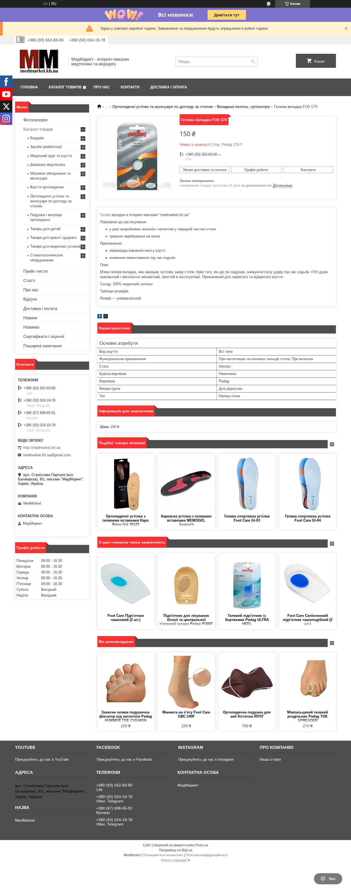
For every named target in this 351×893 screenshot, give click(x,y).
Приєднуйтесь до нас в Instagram (206, 759)
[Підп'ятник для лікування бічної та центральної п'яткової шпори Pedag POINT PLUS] (186, 583)
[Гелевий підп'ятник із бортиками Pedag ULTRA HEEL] (247, 583)
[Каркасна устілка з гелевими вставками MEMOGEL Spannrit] (186, 484)
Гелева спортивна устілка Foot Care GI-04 (307, 518)
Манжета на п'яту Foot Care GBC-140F (186, 714)
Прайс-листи (35, 271)
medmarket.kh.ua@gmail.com (47, 455)
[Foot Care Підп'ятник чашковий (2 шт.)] (126, 583)
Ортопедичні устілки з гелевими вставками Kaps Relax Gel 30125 (126, 520)
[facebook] (99, 317)
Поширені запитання (42, 345)
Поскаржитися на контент (163, 855)
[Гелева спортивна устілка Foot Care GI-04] (308, 484)
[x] (105, 317)
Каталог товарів (65, 87)
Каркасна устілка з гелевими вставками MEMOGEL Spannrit (186, 520)
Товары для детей (45, 229)
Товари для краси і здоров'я (53, 238)
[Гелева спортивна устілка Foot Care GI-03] (247, 484)
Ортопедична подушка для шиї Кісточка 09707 (247, 714)
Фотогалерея (35, 119)
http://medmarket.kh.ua (41, 448)
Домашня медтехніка (47, 165)
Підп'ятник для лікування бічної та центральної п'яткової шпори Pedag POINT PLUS (186, 620)
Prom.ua (202, 845)
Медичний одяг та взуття (51, 156)
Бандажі (37, 138)
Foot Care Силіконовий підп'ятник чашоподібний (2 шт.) (307, 620)
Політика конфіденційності (207, 855)
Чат (332, 879)
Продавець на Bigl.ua (175, 850)
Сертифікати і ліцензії (43, 336)
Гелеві (105, 215)
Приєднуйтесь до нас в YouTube (42, 759)
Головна (29, 87)
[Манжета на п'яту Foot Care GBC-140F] (186, 682)
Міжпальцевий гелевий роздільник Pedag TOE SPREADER (307, 716)
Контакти (130, 87)
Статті (29, 280)
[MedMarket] (39, 61)
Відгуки (30, 299)
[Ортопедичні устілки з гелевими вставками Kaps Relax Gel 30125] (126, 484)
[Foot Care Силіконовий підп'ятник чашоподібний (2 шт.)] (308, 583)
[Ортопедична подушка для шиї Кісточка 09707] (247, 682)
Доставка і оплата (168, 87)
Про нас (102, 87)
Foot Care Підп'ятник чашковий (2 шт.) (125, 618)
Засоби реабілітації (46, 147)
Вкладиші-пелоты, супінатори (243, 106)
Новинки (31, 327)
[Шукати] (253, 61)
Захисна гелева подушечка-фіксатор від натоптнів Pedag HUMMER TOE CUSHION (125, 716)
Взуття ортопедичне (47, 187)
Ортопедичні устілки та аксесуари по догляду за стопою (162, 106)
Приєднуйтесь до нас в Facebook (124, 759)
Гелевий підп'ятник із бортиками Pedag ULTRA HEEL (247, 620)
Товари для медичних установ (55, 246)
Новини (30, 317)
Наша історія (270, 759)
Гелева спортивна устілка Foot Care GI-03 (247, 518)
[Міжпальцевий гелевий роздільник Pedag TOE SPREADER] (308, 682)
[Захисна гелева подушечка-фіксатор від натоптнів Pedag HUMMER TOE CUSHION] (126, 682)
